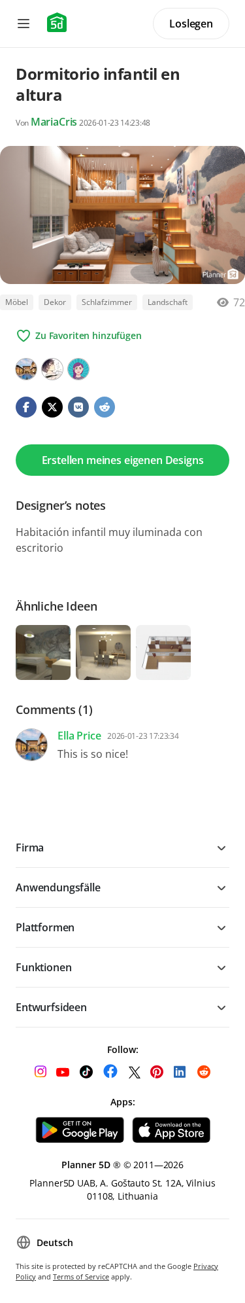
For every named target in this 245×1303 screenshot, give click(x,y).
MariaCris (54, 122)
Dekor (55, 302)
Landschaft (168, 302)
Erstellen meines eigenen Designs (123, 460)
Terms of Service (81, 1276)
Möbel (16, 302)
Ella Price (79, 735)
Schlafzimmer (107, 302)
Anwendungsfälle (58, 887)
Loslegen (191, 23)
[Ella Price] (26, 369)
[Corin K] (78, 369)
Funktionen (43, 967)
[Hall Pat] (52, 369)
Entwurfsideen (51, 1007)
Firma (30, 847)
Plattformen (45, 927)
